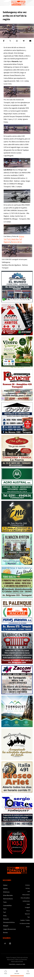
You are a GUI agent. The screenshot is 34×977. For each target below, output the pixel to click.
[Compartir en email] (30, 41)
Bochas (5, 933)
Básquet (5, 926)
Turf (4, 912)
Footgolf (27, 907)
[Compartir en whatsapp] (17, 41)
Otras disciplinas (25, 898)
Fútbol (5, 885)
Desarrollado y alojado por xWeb (17, 964)
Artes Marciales (8, 895)
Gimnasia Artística (9, 922)
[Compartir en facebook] (3, 41)
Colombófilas (7, 906)
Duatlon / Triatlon (25, 920)
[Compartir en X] (10, 41)
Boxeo (28, 927)
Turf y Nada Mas (12, 239)
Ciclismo (27, 885)
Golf (28, 891)
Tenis (5, 902)
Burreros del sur (16, 242)
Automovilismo (8, 899)
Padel (28, 904)
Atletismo (6, 892)
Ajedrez (5, 889)
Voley (5, 916)
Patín (5, 909)
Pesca (28, 911)
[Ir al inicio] (18, 3)
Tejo (28, 917)
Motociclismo (26, 895)
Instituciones (26, 901)
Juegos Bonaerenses (9, 929)
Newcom (27, 914)
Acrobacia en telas (25, 923)
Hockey (28, 888)
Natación (6, 919)
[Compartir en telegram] (23, 41)
